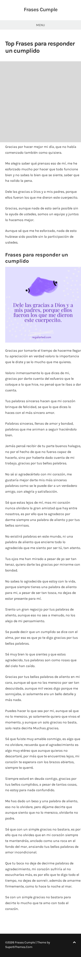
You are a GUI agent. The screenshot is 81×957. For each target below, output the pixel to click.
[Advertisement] (40, 101)
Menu (40, 25)
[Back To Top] (74, 942)
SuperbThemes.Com (18, 947)
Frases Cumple (40, 9)
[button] (43, 305)
